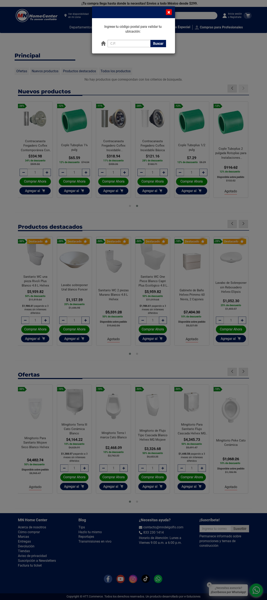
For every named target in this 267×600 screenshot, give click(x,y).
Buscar (158, 44)
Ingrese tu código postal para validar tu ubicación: (133, 29)
